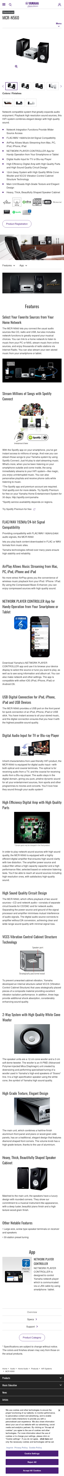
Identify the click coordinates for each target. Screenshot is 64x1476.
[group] (11, 86)
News (4, 1392)
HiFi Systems (46, 1368)
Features (7, 265)
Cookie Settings (32, 1453)
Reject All (32, 1462)
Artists (5, 1399)
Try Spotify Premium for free (17, 509)
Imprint (9, 1447)
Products (34, 1368)
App (21, 265)
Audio (12, 1368)
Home (4, 1368)
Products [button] (6, 1378)
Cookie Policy (35, 1447)
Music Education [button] (9, 1385)
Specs (30, 1319)
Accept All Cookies (32, 1470)
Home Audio (23, 1368)
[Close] (59, 1410)
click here (44, 1438)
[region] (32, 1441)
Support (30, 1326)
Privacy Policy (21, 1447)
